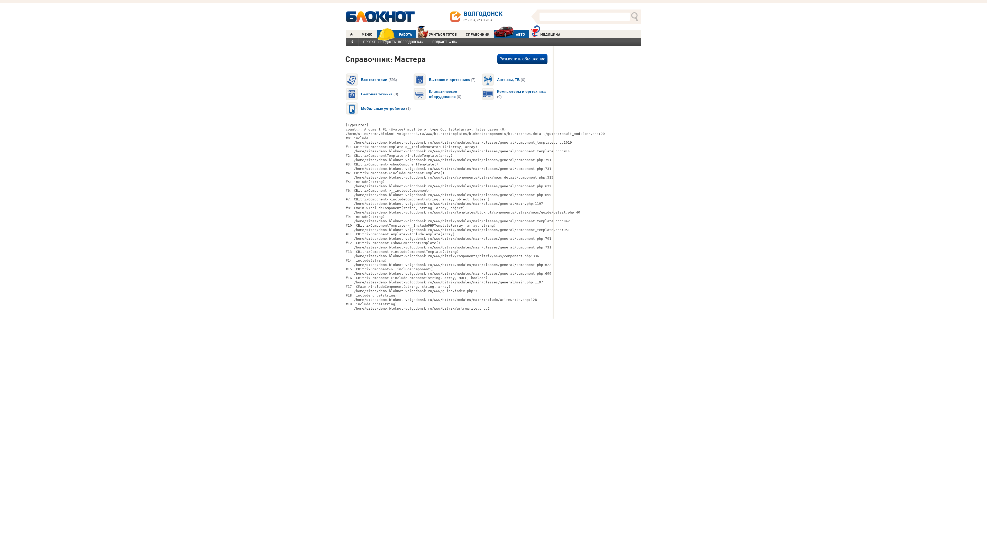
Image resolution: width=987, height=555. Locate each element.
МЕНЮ (367, 34)
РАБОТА (405, 34)
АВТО (520, 34)
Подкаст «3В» (444, 42)
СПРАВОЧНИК (477, 34)
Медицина (550, 34)
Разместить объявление (522, 59)
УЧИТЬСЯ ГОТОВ (443, 34)
